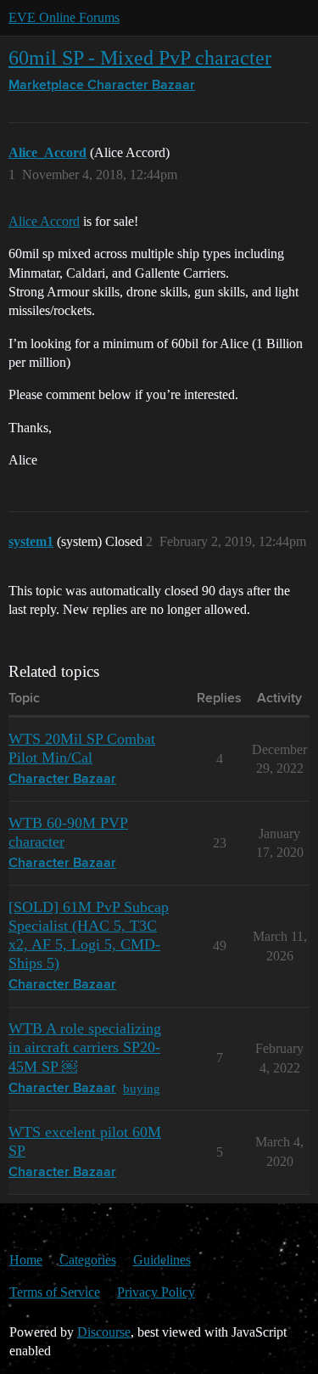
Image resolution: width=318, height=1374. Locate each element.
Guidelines (162, 1260)
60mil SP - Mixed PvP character (139, 57)
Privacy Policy (156, 1292)
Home (25, 1260)
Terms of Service (54, 1292)
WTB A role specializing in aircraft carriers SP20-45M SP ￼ (84, 1047)
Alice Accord (44, 221)
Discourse (104, 1332)
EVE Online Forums (64, 17)
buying (141, 1088)
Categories (87, 1260)
